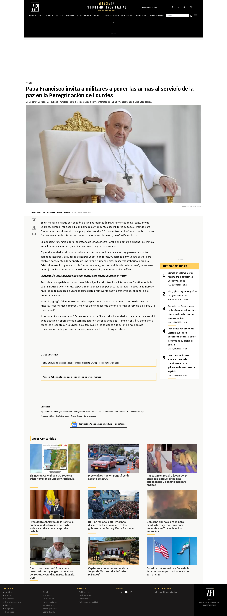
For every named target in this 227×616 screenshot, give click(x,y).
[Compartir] (34, 221)
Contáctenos (85, 598)
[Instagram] (132, 592)
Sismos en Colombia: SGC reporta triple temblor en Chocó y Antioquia (180, 279)
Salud (45, 592)
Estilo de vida (49, 611)
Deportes (9, 598)
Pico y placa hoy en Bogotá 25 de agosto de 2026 (182, 295)
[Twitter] (122, 592)
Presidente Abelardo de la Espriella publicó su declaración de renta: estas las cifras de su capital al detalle (182, 338)
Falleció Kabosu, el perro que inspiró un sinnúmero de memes (72, 376)
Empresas (9, 611)
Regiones (9, 608)
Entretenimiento (13, 602)
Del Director (84, 592)
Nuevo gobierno (50, 608)
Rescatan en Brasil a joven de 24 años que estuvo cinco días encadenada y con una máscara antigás (182, 314)
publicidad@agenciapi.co (165, 592)
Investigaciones (50, 602)
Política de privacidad (88, 602)
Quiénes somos (85, 595)
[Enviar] (34, 234)
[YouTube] (127, 592)
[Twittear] (34, 228)
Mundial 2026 (49, 605)
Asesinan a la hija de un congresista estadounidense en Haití (91, 276)
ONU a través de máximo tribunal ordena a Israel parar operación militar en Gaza (81, 362)
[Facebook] (117, 592)
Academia (47, 595)
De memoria (48, 598)
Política (8, 595)
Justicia (8, 592)
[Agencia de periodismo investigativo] (55, 7)
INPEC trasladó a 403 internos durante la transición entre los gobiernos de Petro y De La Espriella (181, 365)
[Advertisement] (113, 61)
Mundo (29, 82)
